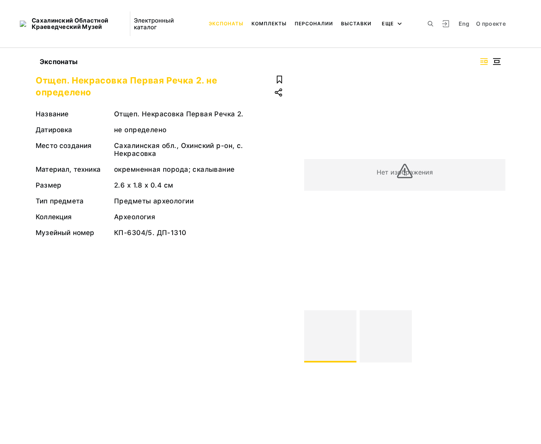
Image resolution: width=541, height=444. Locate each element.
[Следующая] (495, 336)
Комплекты (269, 24)
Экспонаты (226, 24)
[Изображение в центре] (496, 61)
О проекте (491, 23)
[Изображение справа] (484, 61)
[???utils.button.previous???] (313, 336)
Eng (464, 23)
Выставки (356, 24)
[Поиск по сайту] (430, 24)
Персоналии (314, 24)
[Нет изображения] (330, 336)
